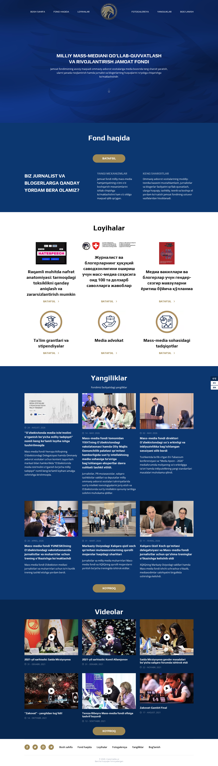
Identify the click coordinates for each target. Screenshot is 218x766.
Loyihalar (84, 11)
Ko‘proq (109, 588)
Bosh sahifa (37, 11)
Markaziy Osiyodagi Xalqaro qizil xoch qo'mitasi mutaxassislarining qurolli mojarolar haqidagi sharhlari (109, 550)
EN (214, 387)
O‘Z (214, 378)
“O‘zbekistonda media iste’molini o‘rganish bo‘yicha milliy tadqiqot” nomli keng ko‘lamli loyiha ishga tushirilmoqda (48, 439)
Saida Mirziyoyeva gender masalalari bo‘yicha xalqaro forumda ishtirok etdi (164, 661)
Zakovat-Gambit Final (153, 707)
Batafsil (109, 158)
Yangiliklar (164, 11)
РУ (214, 383)
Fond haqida (61, 11)
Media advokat (109, 340)
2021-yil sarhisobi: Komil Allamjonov (105, 659)
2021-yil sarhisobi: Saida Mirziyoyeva (47, 659)
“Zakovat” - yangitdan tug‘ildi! (43, 713)
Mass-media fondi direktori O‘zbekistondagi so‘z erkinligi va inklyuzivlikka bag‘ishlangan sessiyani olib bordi (162, 444)
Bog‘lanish (187, 11)
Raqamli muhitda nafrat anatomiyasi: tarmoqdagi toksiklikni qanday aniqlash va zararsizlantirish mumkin (51, 283)
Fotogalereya (140, 11)
